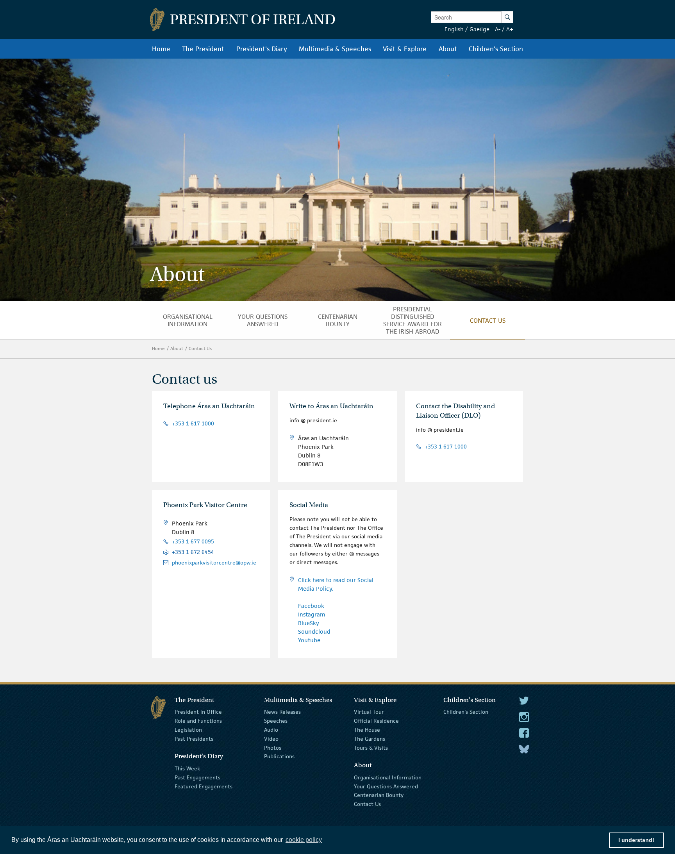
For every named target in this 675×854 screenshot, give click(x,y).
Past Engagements (197, 777)
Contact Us (200, 348)
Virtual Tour (369, 711)
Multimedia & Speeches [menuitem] (335, 49)
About (176, 348)
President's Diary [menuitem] (261, 49)
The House (367, 729)
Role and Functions (198, 720)
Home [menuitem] (161, 49)
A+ (509, 29)
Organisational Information (387, 777)
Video (271, 738)
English (454, 29)
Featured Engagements (203, 786)
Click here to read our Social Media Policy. (335, 584)
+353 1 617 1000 (193, 423)
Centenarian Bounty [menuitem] (337, 320)
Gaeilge (479, 29)
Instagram (311, 614)
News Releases (282, 711)
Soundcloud (314, 631)
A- (497, 29)
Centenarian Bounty (379, 795)
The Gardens (369, 738)
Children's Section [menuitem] (496, 49)
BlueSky (308, 623)
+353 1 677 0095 (193, 541)
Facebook (311, 605)
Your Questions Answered (386, 786)
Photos (272, 747)
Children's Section (465, 711)
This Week (187, 768)
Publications (279, 756)
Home (158, 348)
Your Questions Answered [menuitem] (263, 320)
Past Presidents (194, 738)
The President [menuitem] (203, 49)
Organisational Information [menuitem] (187, 320)
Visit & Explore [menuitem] (405, 49)
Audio (271, 729)
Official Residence (376, 720)
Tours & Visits (371, 747)
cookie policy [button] (304, 839)
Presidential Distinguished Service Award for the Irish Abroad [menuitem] (412, 320)
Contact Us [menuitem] (487, 320)
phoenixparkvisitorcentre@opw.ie (214, 562)
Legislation (188, 729)
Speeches (276, 720)
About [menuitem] (448, 49)
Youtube (309, 640)
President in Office (198, 711)
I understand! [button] (636, 840)
